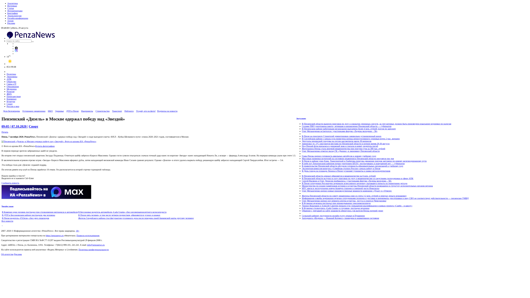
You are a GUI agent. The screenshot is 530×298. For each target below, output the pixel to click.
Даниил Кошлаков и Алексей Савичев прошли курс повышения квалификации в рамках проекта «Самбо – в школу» (357, 206)
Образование (13, 86)
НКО (50, 111)
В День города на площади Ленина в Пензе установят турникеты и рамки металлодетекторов (346, 171)
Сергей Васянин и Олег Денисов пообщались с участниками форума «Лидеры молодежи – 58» (347, 181)
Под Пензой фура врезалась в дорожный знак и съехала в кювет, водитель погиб (340, 146)
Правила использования (87, 235)
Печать (5, 132)
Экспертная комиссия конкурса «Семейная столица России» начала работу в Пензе (341, 168)
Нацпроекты (87, 111)
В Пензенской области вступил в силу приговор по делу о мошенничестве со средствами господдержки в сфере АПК (357, 178)
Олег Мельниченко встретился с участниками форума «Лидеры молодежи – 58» (339, 131)
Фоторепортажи (14, 11)
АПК (9, 79)
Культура (11, 101)
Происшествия (14, 96)
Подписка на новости (167, 111)
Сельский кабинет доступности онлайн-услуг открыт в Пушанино (333, 216)
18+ (77, 231)
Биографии (12, 13)
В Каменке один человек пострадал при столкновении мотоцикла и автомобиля (40, 212)
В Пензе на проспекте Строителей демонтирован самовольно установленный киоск (341, 136)
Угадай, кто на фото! (146, 111)
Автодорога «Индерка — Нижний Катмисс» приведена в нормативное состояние (340, 218)
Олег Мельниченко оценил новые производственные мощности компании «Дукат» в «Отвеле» (347, 191)
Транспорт (117, 111)
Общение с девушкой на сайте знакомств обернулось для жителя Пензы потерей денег (342, 211)
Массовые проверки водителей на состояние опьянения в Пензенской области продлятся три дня (348, 158)
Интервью (12, 6)
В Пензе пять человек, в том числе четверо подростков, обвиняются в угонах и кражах (119, 215)
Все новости (7, 221)
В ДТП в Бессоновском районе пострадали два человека (28, 215)
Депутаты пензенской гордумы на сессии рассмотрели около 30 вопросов (336, 141)
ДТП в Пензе (72, 111)
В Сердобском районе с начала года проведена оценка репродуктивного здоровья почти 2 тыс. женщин (351, 139)
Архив (10, 21)
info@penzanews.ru (96, 245)
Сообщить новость (10, 183)
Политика (11, 74)
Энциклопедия (14, 16)
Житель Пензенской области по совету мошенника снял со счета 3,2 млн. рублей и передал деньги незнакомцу (354, 196)
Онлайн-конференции (17, 18)
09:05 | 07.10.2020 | (15, 126)
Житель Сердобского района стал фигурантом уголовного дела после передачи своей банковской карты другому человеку (136, 218)
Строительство (103, 111)
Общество (11, 81)
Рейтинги (129, 111)
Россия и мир (13, 106)
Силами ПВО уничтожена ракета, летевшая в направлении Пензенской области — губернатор (346, 126)
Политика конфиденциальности (94, 249)
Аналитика (12, 3)
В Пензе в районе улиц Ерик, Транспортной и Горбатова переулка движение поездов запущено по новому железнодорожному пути (364, 161)
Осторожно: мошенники (33, 111)
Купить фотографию (45, 146)
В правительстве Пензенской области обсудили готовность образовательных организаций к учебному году (352, 166)
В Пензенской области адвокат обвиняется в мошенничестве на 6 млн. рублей (339, 176)
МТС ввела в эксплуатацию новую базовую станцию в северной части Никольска (340, 188)
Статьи (10, 8)
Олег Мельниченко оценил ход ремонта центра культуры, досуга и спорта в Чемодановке (344, 201)
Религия (10, 91)
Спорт (10, 104)
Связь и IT (11, 84)
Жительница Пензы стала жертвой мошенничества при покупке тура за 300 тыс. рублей (343, 148)
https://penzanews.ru (55, 235)
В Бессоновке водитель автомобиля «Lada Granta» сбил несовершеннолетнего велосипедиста (122, 212)
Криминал (11, 99)
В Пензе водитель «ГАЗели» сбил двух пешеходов (25, 218)
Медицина (12, 89)
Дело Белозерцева (11, 111)
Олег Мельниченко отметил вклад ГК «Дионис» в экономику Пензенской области (341, 151)
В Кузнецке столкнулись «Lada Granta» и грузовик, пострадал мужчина (335, 208)
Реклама (11, 23)
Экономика (12, 76)
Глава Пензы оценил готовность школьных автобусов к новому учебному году (339, 156)
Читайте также (8, 206)
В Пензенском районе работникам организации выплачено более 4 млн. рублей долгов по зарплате (349, 129)
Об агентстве (7, 254)
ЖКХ (9, 94)
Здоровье (59, 111)
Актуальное (301, 118)
